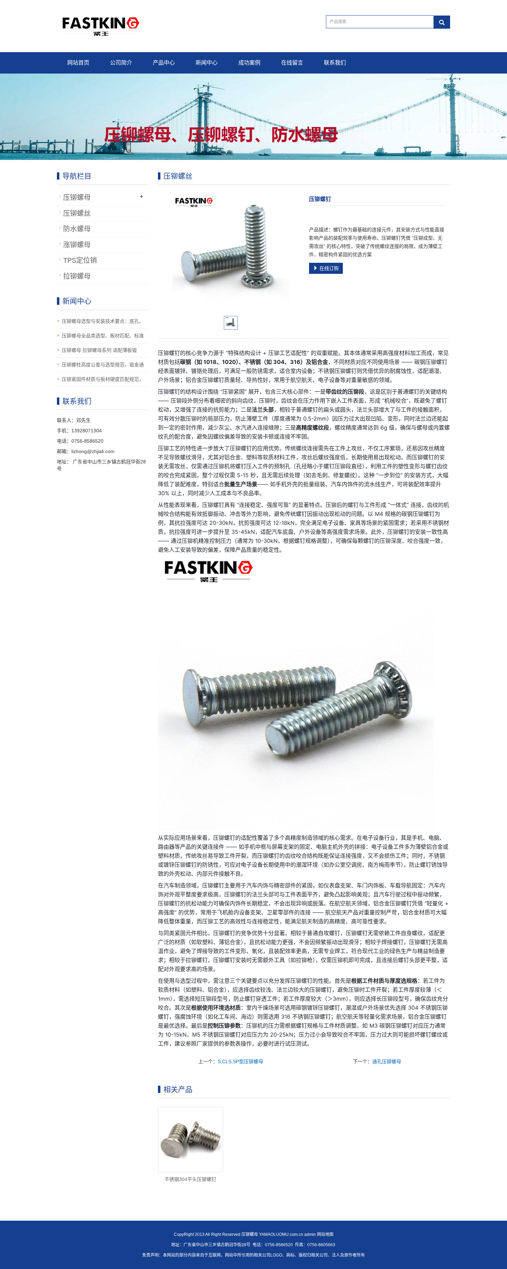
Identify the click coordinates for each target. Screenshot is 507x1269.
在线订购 (328, 268)
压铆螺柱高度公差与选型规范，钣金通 (103, 364)
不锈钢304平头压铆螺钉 (190, 1179)
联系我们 (335, 63)
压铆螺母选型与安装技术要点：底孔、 (103, 321)
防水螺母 (77, 229)
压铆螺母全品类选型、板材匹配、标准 (103, 335)
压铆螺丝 (77, 213)
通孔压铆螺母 (386, 1061)
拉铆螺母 (77, 276)
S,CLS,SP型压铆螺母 (240, 1061)
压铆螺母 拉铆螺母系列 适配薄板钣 (99, 350)
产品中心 (164, 63)
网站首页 (78, 63)
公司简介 (121, 63)
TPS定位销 (80, 260)
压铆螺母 (77, 197)
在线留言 (292, 63)
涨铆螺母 (77, 245)
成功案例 (249, 63)
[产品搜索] (442, 22)
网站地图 (325, 1234)
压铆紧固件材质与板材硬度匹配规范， (103, 379)
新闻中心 (207, 63)
